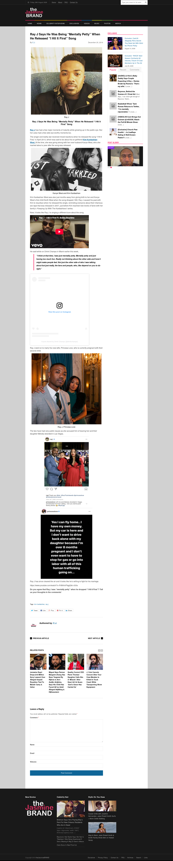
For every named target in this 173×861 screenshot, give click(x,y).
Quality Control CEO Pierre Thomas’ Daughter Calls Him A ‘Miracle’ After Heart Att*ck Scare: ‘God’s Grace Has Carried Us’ (76, 679)
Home (54, 2)
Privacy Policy (103, 857)
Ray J (32, 130)
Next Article (94, 638)
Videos (87, 23)
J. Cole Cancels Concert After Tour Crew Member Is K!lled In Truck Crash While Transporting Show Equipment (94, 679)
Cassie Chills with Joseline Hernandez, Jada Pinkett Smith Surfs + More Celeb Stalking (102, 816)
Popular (113, 69)
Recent (123, 69)
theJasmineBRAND (42, 857)
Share (70, 610)
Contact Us (74, 2)
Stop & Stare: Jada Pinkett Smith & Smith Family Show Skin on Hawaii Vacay (101, 837)
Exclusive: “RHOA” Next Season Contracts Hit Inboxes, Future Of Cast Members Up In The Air (134, 59)
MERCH (118, 23)
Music (96, 23)
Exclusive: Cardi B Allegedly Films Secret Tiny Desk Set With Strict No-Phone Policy (134, 42)
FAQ (66, 2)
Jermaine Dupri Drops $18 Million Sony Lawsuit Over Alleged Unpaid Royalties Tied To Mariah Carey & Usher (37, 679)
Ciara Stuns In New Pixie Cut (67, 845)
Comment (34, 717)
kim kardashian (39, 604)
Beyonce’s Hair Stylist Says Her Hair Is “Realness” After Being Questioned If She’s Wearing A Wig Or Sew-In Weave (70, 839)
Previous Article (41, 638)
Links (146, 857)
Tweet (36, 610)
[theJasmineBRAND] (34, 12)
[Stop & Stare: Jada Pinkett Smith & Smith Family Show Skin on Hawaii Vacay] (102, 827)
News (39, 23)
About (60, 2)
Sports (111, 147)
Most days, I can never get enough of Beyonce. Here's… (129, 95)
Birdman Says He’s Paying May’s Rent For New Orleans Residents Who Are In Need (70, 822)
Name (32, 744)
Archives (130, 857)
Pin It (61, 610)
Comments (134, 69)
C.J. (33, 42)
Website (33, 762)
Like (44, 610)
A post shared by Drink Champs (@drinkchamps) (59, 341)
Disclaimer (91, 857)
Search (138, 857)
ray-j (47, 604)
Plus (52, 610)
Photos (107, 23)
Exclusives (74, 23)
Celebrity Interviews (55, 23)
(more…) (128, 81)
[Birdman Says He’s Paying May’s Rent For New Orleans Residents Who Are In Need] (71, 809)
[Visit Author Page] (33, 625)
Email (32, 753)
